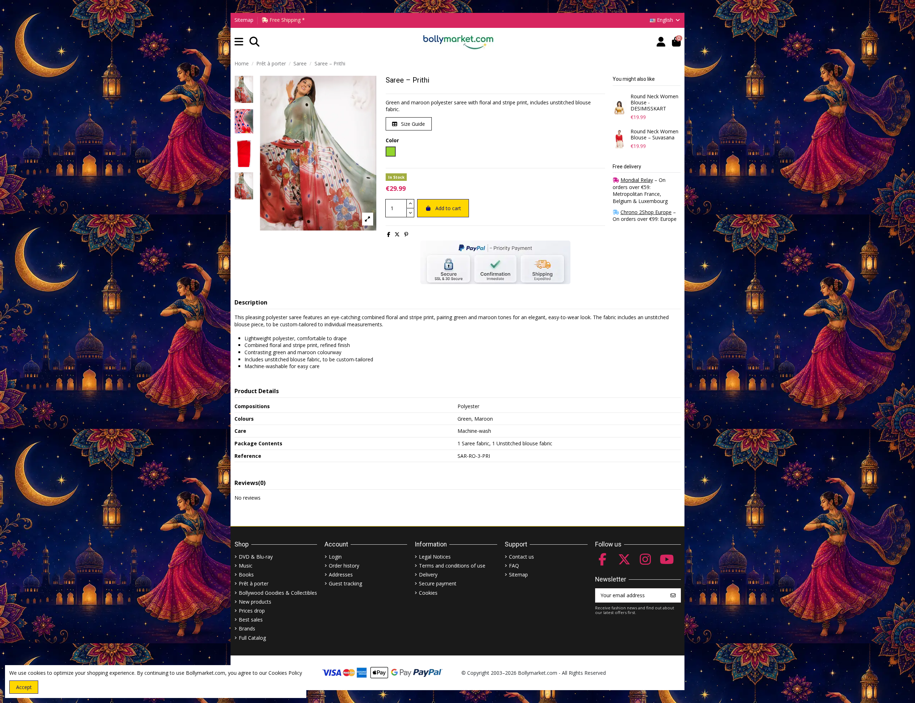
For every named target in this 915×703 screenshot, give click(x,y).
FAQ (514, 565)
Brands (247, 628)
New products (255, 601)
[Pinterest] (406, 234)
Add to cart (448, 208)
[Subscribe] (673, 595)
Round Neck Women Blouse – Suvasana (654, 135)
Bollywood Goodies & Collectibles (278, 592)
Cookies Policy (285, 672)
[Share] (388, 234)
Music (245, 565)
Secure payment (437, 583)
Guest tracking (345, 583)
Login (335, 556)
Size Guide (412, 123)
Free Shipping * (286, 19)
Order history (344, 565)
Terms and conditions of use (452, 565)
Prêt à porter (253, 583)
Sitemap (243, 19)
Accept (24, 687)
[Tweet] (397, 234)
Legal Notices (435, 556)
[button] (239, 42)
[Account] (661, 42)
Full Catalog (252, 637)
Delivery (428, 574)
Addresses (341, 574)
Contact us (521, 556)
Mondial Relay (636, 180)
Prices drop (252, 610)
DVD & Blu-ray (256, 556)
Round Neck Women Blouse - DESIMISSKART (654, 103)
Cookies (428, 592)
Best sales (251, 619)
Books (246, 574)
